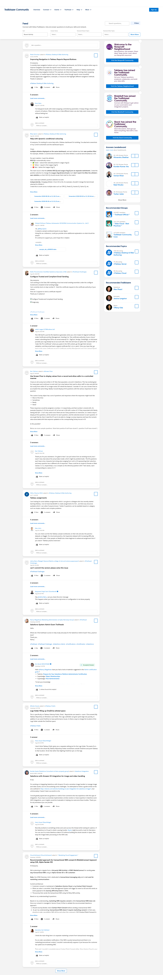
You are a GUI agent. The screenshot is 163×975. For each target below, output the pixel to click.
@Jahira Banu (42, 597)
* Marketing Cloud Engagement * (68, 855)
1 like (36, 87)
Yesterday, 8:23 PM (35, 622)
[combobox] (35, 33)
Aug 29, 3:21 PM (34, 565)
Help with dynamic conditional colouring (46, 139)
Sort (24, 31)
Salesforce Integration (82, 771)
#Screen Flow (48, 371)
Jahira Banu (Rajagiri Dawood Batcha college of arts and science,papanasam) (54, 561)
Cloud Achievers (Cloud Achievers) (41, 855)
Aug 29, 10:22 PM (34, 274)
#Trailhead (83, 620)
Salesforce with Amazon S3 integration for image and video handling (57, 776)
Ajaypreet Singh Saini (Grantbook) (46, 591)
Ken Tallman (34, 371)
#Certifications (71, 644)
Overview (36, 10)
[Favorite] (96, 55)
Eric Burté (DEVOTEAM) (42, 664)
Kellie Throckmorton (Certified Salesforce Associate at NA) (48, 272)
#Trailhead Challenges (79, 272)
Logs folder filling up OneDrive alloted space (47, 711)
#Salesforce (90, 644)
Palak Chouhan (35, 54)
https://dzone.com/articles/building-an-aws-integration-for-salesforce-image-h (65, 789)
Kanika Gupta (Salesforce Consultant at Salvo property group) (49, 771)
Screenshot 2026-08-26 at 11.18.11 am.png (48, 196)
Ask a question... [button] (36, 45)
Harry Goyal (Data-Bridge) (43, 741)
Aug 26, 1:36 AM (34, 136)
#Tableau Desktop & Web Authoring (57, 54)
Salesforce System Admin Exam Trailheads (47, 624)
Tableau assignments (38, 498)
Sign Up (154, 10)
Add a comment (39, 123)
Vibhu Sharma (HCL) (36, 493)
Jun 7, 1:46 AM (34, 495)
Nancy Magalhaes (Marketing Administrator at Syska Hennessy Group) (52, 620)
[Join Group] (136, 213)
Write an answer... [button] (42, 125)
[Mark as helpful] (37, 689)
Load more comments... (37, 98)
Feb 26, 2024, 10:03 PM (36, 773)
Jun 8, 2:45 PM (34, 56)
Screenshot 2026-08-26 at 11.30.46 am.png (83, 196)
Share (56, 87)
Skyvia (70, 830)
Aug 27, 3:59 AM (34, 373)
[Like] (32, 87)
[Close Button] (140, 41)
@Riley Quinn (42, 229)
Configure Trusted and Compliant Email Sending (49, 276)
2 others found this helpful (47, 689)
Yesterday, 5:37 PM (35, 708)
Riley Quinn (34, 134)
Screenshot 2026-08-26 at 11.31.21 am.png (48, 201)
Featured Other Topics (109, 31)
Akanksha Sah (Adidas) (42, 930)
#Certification (80, 644)
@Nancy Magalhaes (45, 669)
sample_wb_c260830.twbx (47, 249)
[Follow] (133, 156)
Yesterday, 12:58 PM (35, 857)
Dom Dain (38, 103)
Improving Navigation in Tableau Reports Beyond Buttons (53, 59)
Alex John (38, 528)
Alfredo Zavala (34, 706)
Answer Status (54, 31)
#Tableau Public (50, 706)
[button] (122, 60)
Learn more (109, 150)
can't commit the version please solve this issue (49, 568)
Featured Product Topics (83, 31)
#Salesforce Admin (59, 644)
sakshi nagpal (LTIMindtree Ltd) (45, 329)
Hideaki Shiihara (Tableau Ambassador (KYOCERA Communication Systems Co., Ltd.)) (61, 223)
